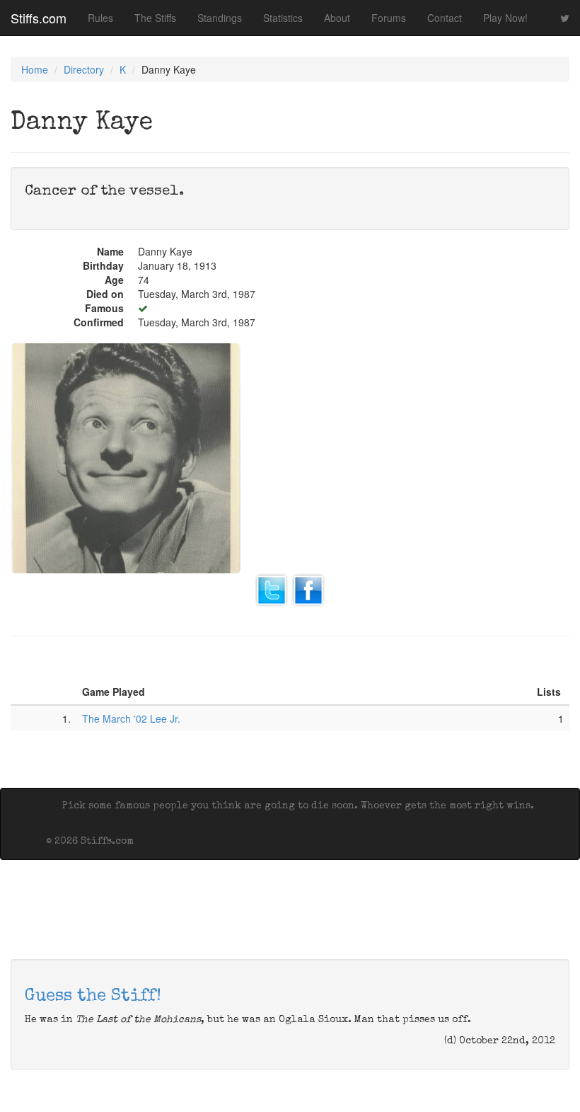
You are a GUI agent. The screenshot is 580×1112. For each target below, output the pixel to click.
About (337, 18)
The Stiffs (155, 18)
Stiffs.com (38, 17)
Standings (219, 18)
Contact (444, 18)
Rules (100, 18)
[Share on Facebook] (308, 589)
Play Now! (505, 18)
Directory (84, 69)
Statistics (283, 18)
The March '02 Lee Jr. (131, 718)
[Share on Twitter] (272, 589)
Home (34, 69)
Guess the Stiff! (93, 996)
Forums (388, 18)
